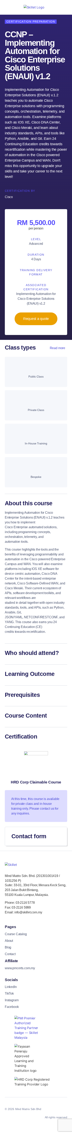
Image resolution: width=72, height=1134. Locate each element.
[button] (36, 504)
